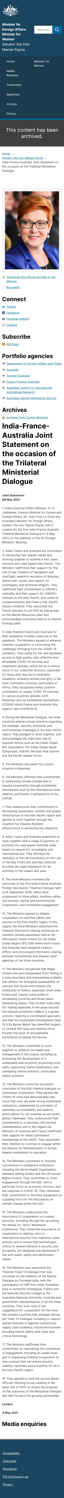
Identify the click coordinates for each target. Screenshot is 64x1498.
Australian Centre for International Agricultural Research (29, 390)
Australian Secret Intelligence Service (31, 398)
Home (11, 61)
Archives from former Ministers (27, 417)
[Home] (16, 10)
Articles (12, 104)
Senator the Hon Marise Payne (22, 158)
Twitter (11, 306)
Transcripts (14, 85)
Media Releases (12, 73)
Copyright (9, 1461)
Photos (11, 113)
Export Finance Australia (22, 381)
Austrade (12, 369)
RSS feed (12, 344)
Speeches (13, 94)
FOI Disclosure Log (15, 1476)
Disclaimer (10, 1469)
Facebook (13, 312)
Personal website (17, 319)
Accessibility (11, 1453)
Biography (13, 287)
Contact (11, 325)
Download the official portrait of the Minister (30, 279)
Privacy (8, 1484)
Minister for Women (41, 63)
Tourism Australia (18, 375)
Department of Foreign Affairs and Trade (33, 363)
